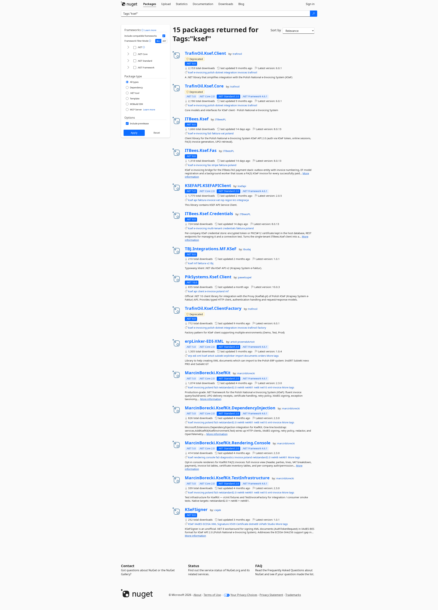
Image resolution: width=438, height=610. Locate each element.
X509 (232, 524)
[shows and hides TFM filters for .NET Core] (128, 54)
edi (194, 355)
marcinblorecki (246, 373)
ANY (164, 41)
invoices (242, 72)
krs (234, 200)
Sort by (276, 30)
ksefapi (242, 186)
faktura (216, 133)
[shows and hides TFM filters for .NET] (128, 47)
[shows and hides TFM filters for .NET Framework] (128, 67)
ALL (158, 41)
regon (228, 200)
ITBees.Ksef (196, 119)
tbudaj (247, 249)
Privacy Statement (271, 595)
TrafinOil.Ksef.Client (205, 53)
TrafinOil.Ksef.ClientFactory (213, 308)
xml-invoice (274, 387)
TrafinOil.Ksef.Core (204, 86)
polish (211, 72)
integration (230, 72)
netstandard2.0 (228, 387)
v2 (208, 263)
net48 (240, 387)
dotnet (219, 72)
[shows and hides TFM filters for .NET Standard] (128, 61)
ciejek (217, 510)
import (239, 355)
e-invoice (210, 291)
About (197, 595)
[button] (142, 30)
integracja (243, 200)
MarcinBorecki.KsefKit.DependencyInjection (230, 408)
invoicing (199, 387)
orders (262, 355)
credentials (229, 228)
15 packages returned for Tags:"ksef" (215, 34)
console (210, 457)
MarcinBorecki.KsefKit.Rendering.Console (227, 443)
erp (190, 355)
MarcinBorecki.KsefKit (207, 373)
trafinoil (237, 53)
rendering (199, 457)
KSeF (191, 524)
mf (195, 263)
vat (223, 133)
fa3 (209, 133)
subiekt (219, 355)
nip (222, 200)
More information (210, 399)
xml (199, 355)
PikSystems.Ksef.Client (208, 277)
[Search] (313, 14)
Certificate (242, 524)
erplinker (229, 355)
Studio (271, 524)
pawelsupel (244, 277)
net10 (263, 387)
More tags (273, 355)
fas (209, 165)
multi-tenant (214, 228)
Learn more (150, 30)
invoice (211, 200)
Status (193, 566)
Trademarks (293, 595)
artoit (234, 341)
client (201, 291)
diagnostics (227, 457)
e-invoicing (200, 72)
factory (262, 327)
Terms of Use (212, 595)
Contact (127, 566)
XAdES (198, 524)
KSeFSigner (196, 509)
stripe (215, 165)
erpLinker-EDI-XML (204, 341)
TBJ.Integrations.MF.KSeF (210, 249)
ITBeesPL (220, 119)
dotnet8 (253, 524)
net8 (256, 387)
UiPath (263, 524)
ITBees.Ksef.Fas (201, 150)
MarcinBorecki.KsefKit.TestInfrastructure (227, 478)
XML (214, 524)
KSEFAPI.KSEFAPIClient (208, 185)
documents (250, 355)
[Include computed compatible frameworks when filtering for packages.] (164, 36)
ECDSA (207, 524)
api (195, 200)
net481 (249, 387)
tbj (211, 263)
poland (229, 133)
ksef (190, 72)
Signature (223, 524)
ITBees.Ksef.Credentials (209, 213)
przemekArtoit (246, 341)
